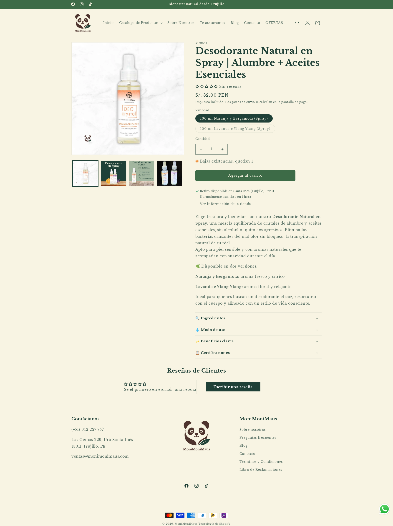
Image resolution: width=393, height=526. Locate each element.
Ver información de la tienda (225, 204)
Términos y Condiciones (261, 462)
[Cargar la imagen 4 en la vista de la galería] (169, 173)
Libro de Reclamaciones (260, 470)
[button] (140, 23)
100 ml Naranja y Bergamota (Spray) (234, 119)
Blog (243, 446)
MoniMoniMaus (186, 523)
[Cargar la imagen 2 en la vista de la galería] (113, 173)
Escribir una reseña (232, 386)
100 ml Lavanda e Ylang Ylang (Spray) (237, 130)
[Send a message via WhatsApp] (384, 509)
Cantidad (202, 139)
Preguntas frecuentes (257, 438)
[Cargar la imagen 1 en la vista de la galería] (85, 173)
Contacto (247, 454)
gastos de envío (243, 102)
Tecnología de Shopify (214, 523)
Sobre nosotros (252, 430)
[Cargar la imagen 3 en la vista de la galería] (141, 173)
